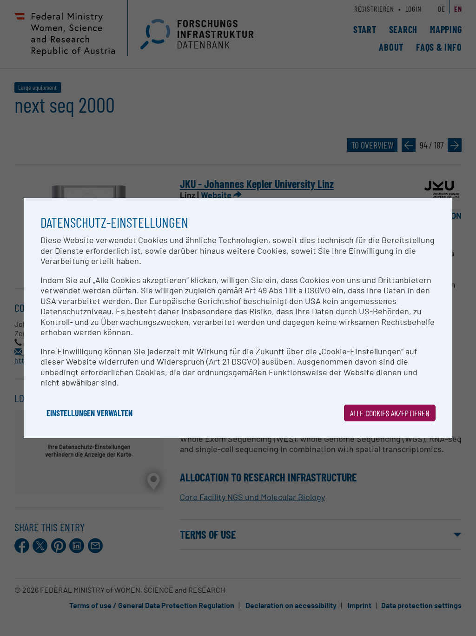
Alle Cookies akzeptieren (390, 413)
